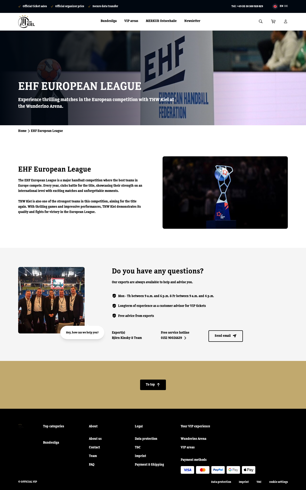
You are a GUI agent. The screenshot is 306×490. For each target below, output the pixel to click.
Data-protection (221, 482)
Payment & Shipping (149, 464)
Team (93, 456)
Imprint (140, 456)
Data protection (146, 439)
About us (95, 439)
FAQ (91, 464)
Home (22, 131)
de (286, 6)
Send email (226, 336)
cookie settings (278, 482)
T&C (138, 447)
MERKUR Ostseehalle (161, 21)
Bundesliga (109, 21)
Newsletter (192, 21)
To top (153, 385)
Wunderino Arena (193, 439)
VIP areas (131, 21)
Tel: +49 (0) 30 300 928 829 (247, 6)
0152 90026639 (173, 338)
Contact (94, 447)
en (281, 6)
